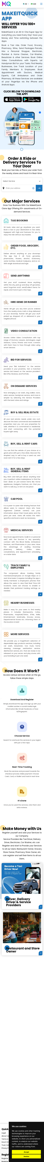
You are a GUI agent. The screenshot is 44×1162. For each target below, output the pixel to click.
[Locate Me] (33, 188)
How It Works (7, 1142)
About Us (5, 1136)
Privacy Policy (7, 1148)
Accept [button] (26, 1152)
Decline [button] (26, 1156)
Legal (4, 1133)
